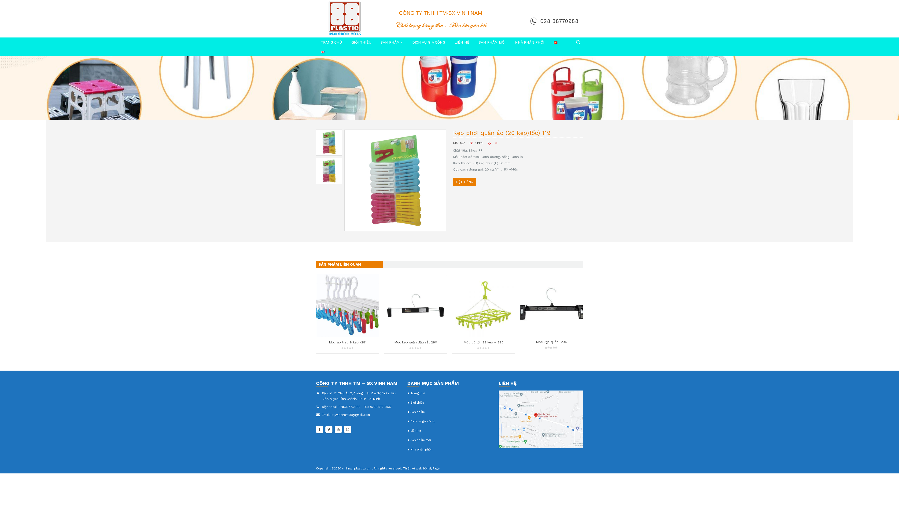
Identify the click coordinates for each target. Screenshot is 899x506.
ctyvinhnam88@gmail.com (351, 415)
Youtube (338, 429)
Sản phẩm (390, 42)
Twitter (328, 429)
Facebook (319, 429)
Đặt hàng (464, 182)
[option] (329, 143)
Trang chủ (331, 42)
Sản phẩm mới (492, 42)
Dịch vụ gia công (428, 42)
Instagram (347, 429)
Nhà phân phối (529, 42)
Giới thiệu (361, 42)
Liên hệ (462, 42)
